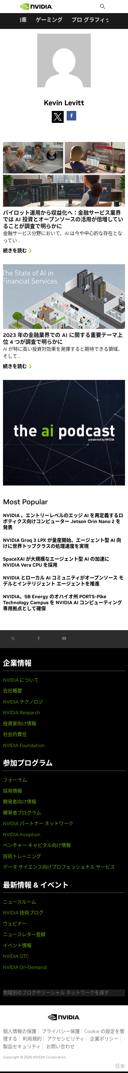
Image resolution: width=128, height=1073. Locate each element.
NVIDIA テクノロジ (23, 702)
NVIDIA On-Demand (25, 967)
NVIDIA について (21, 680)
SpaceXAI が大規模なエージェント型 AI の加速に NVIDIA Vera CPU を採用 (56, 562)
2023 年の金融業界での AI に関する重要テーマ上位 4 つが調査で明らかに (63, 338)
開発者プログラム (22, 813)
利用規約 (32, 1039)
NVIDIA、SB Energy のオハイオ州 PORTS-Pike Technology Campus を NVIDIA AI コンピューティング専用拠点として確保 (62, 602)
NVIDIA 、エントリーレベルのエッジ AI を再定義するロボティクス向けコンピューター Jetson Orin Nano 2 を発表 (63, 521)
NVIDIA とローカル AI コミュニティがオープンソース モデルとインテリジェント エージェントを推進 (63, 581)
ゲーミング (49, 19)
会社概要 (12, 691)
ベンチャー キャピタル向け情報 (37, 845)
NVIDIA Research (21, 712)
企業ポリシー (104, 1039)
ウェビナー (15, 924)
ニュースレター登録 (24, 934)
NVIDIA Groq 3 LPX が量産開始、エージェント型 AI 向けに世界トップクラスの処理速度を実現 (62, 543)
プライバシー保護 (61, 1031)
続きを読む (15, 250)
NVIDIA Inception (21, 834)
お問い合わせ (60, 1046)
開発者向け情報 (19, 802)
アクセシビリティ (66, 1039)
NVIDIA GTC (16, 956)
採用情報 (12, 791)
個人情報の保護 (19, 1031)
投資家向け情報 (19, 723)
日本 (120, 1066)
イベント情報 (17, 945)
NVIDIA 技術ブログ (23, 913)
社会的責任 (15, 734)
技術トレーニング (22, 856)
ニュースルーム (19, 902)
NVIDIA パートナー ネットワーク (38, 823)
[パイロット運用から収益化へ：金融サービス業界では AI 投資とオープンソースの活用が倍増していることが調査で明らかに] (64, 174)
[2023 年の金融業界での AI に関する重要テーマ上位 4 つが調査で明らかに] (64, 296)
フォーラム (15, 780)
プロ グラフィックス (96, 19)
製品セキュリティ (22, 1046)
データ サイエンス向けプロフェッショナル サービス (59, 867)
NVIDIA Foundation (24, 745)
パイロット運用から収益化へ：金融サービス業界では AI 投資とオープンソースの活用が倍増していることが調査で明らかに (63, 220)
